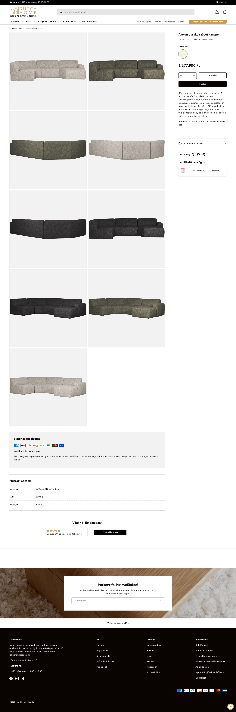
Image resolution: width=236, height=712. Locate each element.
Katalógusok (201, 645)
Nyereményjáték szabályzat (209, 672)
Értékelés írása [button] (110, 532)
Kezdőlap (13, 28)
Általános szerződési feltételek (211, 661)
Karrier (181, 21)
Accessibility (153, 672)
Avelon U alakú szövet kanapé (30, 28)
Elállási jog (200, 677)
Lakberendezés (155, 645)
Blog (149, 656)
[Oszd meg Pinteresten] (204, 154)
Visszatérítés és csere (206, 656)
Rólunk (158, 21)
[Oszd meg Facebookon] (198, 154)
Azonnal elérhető (88, 21)
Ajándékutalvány (105, 661)
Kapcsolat (170, 21)
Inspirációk (67, 21)
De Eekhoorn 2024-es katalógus (205, 170)
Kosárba (213, 75)
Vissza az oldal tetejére (118, 623)
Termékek (14, 21)
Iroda (29, 21)
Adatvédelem (202, 666)
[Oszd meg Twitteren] (193, 154)
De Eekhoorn (184, 39)
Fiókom (100, 645)
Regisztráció (102, 650)
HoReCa (54, 21)
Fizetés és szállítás (205, 650)
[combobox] (125, 12)
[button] (225, 12)
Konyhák (42, 21)
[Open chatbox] (230, 707)
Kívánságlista (103, 656)
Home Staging (144, 21)
